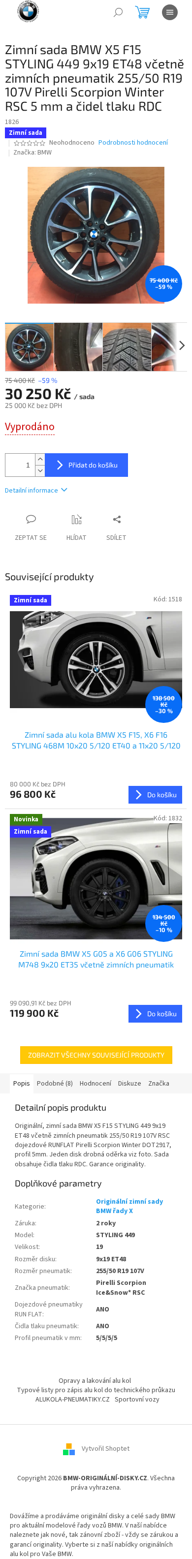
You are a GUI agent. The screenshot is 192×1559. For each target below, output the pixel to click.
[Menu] (170, 12)
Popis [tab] (21, 1084)
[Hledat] (118, 12)
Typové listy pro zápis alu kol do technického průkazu (96, 1390)
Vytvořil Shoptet (105, 1449)
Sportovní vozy (137, 1399)
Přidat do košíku (93, 465)
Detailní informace (31, 491)
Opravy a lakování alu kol (95, 1381)
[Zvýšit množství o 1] (40, 459)
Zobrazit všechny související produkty (96, 1055)
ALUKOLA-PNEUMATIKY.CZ (72, 1399)
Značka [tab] (158, 1084)
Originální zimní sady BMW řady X (129, 1206)
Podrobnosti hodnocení (133, 143)
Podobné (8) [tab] (55, 1084)
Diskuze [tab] (129, 1084)
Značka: (32, 152)
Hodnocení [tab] (95, 1084)
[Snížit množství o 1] (40, 470)
